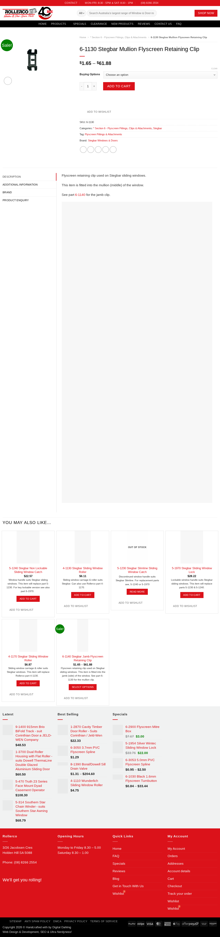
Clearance (99, 23)
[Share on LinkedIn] (113, 149)
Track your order (180, 893)
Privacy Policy (75, 921)
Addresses (176, 863)
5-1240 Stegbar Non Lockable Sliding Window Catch (28, 570)
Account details (179, 871)
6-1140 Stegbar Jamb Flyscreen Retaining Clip (82, 658)
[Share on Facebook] (83, 149)
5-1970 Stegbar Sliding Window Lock (192, 570)
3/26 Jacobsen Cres (17, 847)
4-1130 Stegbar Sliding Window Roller (83, 570)
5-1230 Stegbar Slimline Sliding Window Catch (137, 570)
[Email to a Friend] (98, 149)
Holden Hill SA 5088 (17, 853)
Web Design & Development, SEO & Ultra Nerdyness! (37, 932)
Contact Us (163, 23)
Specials (79, 23)
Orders (173, 856)
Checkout (175, 886)
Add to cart (119, 86)
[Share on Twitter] (90, 149)
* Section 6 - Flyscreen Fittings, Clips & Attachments (118, 37)
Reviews (144, 23)
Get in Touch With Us (128, 886)
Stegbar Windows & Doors (103, 140)
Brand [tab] (7, 192)
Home (42, 23)
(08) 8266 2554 (25, 862)
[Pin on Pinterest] (105, 149)
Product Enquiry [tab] (16, 200)
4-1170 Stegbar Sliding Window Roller (28, 658)
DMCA (57, 921)
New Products (122, 23)
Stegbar (157, 128)
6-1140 (80, 195)
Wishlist (173, 901)
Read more (137, 591)
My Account (176, 848)
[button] (184, 13)
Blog (116, 878)
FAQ (179, 23)
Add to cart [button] (28, 598)
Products (58, 23)
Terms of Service (104, 921)
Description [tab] (12, 176)
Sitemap (15, 921)
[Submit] (152, 13)
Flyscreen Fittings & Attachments (103, 134)
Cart (171, 878)
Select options (83, 687)
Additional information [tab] (20, 184)
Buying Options (90, 74)
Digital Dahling (61, 927)
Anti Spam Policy (38, 921)
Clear (214, 69)
